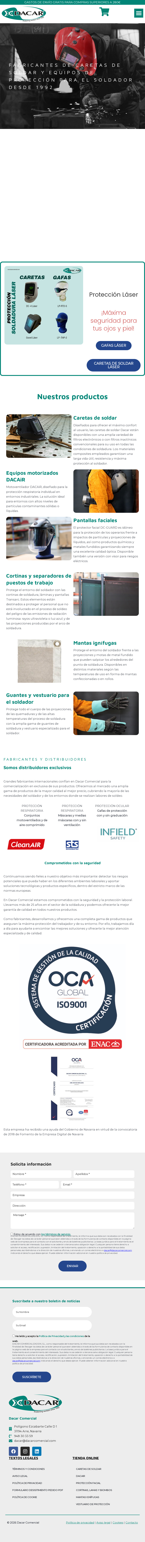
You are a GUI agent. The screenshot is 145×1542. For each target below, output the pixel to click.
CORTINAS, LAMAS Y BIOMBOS (94, 1490)
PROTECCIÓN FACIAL (88, 1483)
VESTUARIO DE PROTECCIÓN (93, 1504)
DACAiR (80, 1476)
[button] (138, 13)
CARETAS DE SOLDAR (88, 1468)
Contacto (132, 1522)
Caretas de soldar (95, 417)
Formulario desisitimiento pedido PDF (37, 1490)
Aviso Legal (20, 1476)
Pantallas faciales (95, 520)
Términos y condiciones (28, 1468)
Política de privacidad (27, 1483)
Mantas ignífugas (95, 643)
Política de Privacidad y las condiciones (61, 1336)
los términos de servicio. (56, 1234)
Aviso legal (103, 1522)
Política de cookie (24, 1497)
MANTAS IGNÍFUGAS (87, 1497)
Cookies (118, 1522)
